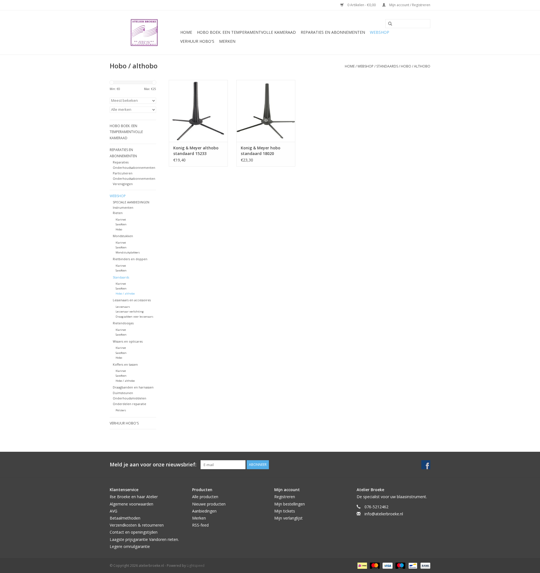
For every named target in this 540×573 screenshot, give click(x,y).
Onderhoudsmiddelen (129, 398)
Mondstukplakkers (128, 252)
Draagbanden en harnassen (133, 387)
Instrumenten (123, 207)
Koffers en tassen (125, 364)
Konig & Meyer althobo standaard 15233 (196, 150)
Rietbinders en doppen (130, 259)
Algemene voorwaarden (131, 504)
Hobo (119, 229)
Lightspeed (195, 565)
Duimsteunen (123, 393)
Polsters (121, 410)
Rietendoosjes (123, 323)
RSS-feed (200, 525)
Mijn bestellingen (289, 504)
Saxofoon (121, 224)
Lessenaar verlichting (130, 311)
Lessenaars (123, 307)
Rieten (118, 213)
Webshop (379, 32)
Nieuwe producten (209, 504)
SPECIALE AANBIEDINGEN (131, 202)
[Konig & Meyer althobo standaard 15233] (198, 111)
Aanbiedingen (204, 511)
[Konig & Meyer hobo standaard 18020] (265, 111)
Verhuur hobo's (197, 41)
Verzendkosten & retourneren (137, 525)
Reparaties (121, 162)
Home (186, 32)
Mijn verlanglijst (288, 518)
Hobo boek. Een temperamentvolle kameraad (246, 32)
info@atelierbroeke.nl (383, 513)
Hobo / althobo (415, 66)
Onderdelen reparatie (129, 404)
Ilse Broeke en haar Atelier (134, 496)
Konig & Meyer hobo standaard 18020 (260, 150)
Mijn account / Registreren (409, 5)
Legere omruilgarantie (130, 546)
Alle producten (205, 496)
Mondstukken (123, 236)
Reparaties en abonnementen (333, 32)
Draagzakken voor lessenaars (134, 316)
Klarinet (121, 219)
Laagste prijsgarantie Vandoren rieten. (144, 539)
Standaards (387, 66)
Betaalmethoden (125, 518)
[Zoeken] (388, 24)
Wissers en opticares (128, 341)
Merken (227, 41)
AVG (113, 511)
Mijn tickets (284, 511)
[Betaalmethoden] (362, 565)
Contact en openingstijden (134, 532)
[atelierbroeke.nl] (144, 32)
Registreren (284, 496)
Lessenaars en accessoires (132, 300)
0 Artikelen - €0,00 (361, 5)
